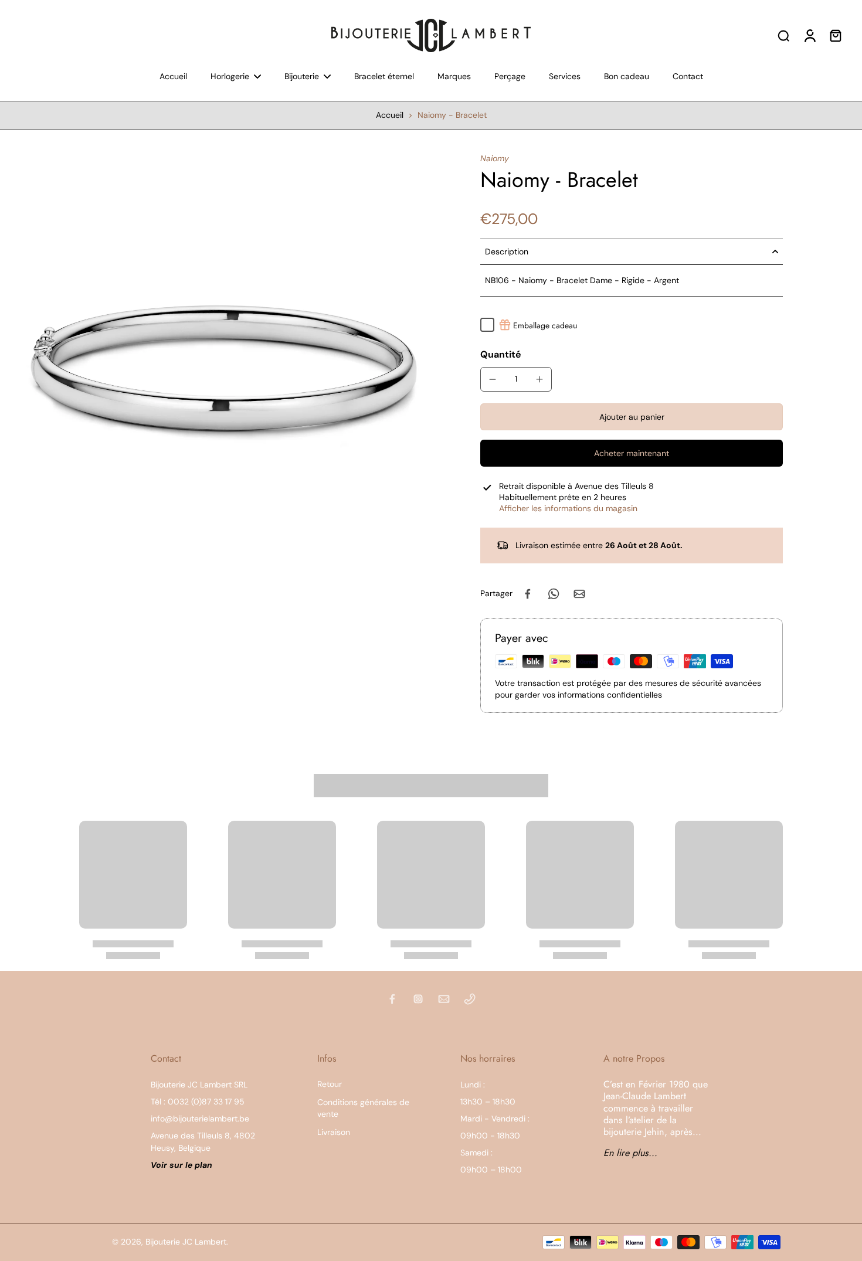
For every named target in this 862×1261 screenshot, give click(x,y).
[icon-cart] (835, 35)
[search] (783, 35)
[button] (631, 416)
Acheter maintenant (631, 453)
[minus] (492, 379)
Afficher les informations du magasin (568, 508)
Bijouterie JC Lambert (185, 1241)
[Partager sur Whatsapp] (553, 594)
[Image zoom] (221, 362)
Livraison (333, 1132)
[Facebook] (392, 999)
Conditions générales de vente (363, 1108)
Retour (329, 1084)
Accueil (389, 115)
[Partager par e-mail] (579, 594)
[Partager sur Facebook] (528, 594)
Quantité (500, 354)
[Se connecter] (809, 35)
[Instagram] (418, 999)
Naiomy (494, 158)
